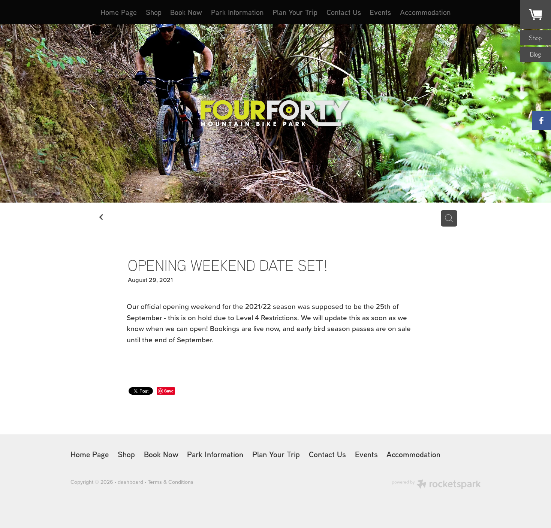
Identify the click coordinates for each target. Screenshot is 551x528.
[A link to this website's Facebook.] (541, 120)
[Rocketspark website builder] (436, 485)
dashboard (130, 482)
